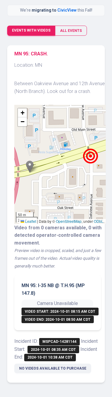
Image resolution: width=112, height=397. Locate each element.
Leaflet (30, 221)
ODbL (98, 221)
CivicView (67, 10)
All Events (71, 31)
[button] (29, 167)
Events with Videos (31, 30)
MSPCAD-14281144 (59, 342)
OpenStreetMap (69, 221)
